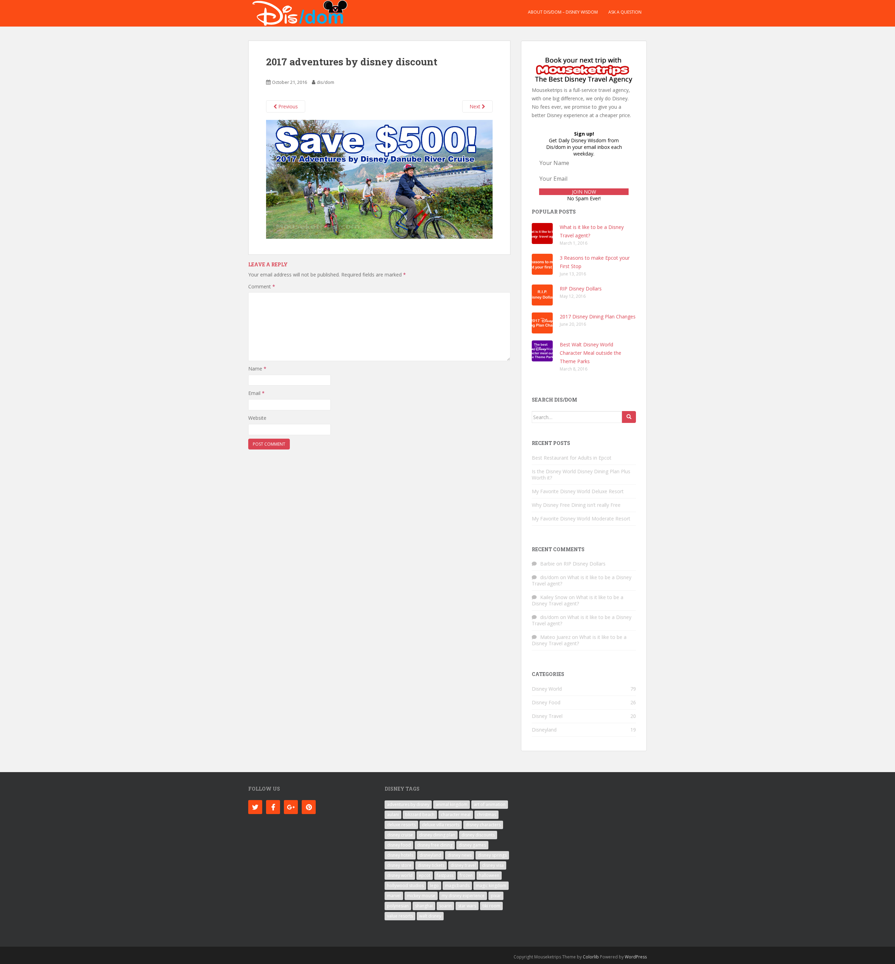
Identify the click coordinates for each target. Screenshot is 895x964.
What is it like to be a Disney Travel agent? (581, 580)
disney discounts (478, 835)
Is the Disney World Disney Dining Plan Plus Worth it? (581, 474)
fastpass (445, 875)
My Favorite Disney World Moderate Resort (581, 518)
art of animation (490, 804)
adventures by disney (408, 804)
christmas (486, 815)
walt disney (430, 916)
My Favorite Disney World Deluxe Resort (578, 491)
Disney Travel (547, 716)
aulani (393, 815)
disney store (399, 865)
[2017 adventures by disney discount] (379, 178)
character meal (456, 815)
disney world (400, 875)
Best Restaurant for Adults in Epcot (571, 457)
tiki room (491, 906)
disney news (460, 855)
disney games (472, 845)
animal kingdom (451, 804)
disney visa (493, 865)
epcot (424, 875)
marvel (394, 896)
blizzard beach (420, 815)
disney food (399, 845)
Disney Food (546, 702)
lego (434, 886)
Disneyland (544, 729)
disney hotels (400, 855)
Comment (261, 286)
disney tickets (431, 865)
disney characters (483, 825)
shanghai (424, 906)
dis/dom (325, 82)
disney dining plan (437, 835)
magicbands (457, 886)
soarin (445, 906)
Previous (287, 106)
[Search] (629, 417)
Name (257, 368)
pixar (496, 896)
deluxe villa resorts (440, 825)
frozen (466, 875)
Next (476, 106)
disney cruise (400, 835)
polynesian (398, 906)
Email (256, 393)
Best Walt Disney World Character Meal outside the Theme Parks (590, 353)
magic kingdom (491, 886)
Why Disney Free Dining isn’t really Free (576, 505)
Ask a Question (625, 12)
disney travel (463, 865)
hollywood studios (405, 886)
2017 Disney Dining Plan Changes (598, 316)
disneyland (430, 855)
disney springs (492, 855)
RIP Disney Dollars (581, 288)
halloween (489, 875)
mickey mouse (421, 896)
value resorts (400, 916)
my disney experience (463, 896)
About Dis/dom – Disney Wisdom (563, 12)
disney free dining (434, 845)
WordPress (636, 957)
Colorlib (591, 957)
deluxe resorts (401, 825)
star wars (467, 906)
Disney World (547, 688)
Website (257, 418)
